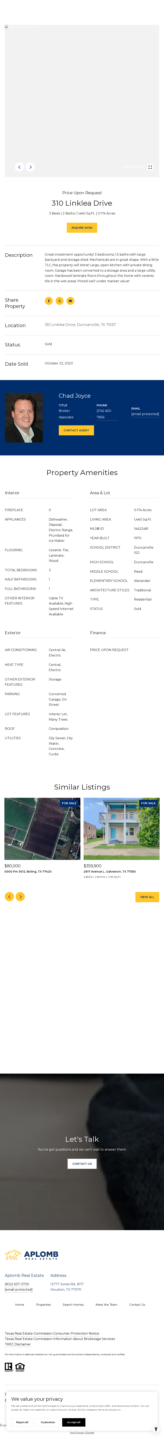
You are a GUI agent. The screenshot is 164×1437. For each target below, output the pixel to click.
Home (19, 1305)
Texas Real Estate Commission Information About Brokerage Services (60, 1339)
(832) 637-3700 (17, 1284)
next (30, 167)
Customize (48, 1422)
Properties (43, 1305)
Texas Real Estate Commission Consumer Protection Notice (52, 1333)
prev (19, 167)
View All (147, 897)
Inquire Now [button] (82, 228)
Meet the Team (106, 1305)
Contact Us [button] (82, 1164)
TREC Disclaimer (18, 1344)
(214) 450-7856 (104, 414)
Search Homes (73, 1305)
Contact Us (137, 1305)
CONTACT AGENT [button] (76, 430)
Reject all (22, 1422)
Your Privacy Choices (82, 1432)
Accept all (73, 1422)
